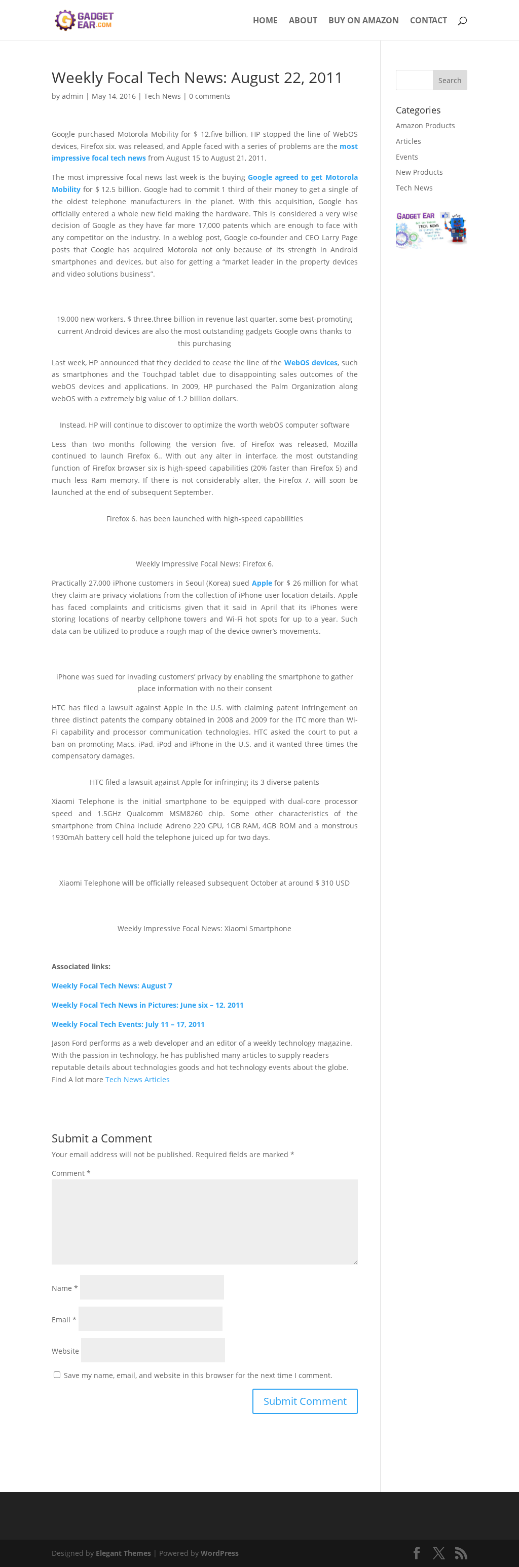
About (303, 21)
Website (65, 1351)
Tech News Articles (137, 1079)
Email (64, 1319)
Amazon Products (425, 125)
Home (265, 21)
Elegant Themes (123, 1553)
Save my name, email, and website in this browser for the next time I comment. (198, 1375)
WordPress (220, 1553)
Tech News (162, 96)
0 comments (210, 96)
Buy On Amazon (363, 21)
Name (65, 1288)
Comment (71, 1173)
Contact (428, 21)
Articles (408, 141)
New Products (419, 172)
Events (407, 157)
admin (73, 96)
